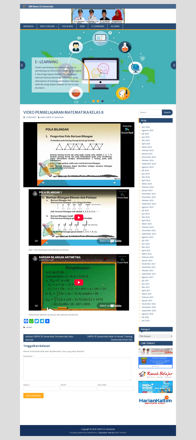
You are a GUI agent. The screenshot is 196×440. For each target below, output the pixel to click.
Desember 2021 (149, 264)
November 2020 (149, 307)
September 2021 (149, 274)
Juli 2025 (145, 133)
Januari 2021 (147, 300)
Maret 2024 (147, 183)
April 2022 (146, 250)
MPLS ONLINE (47, 26)
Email (64, 385)
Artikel (29, 327)
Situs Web (102, 385)
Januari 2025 (147, 153)
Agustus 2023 (147, 207)
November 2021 (149, 267)
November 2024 (149, 157)
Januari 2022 (147, 260)
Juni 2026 (146, 127)
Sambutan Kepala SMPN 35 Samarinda (58, 64)
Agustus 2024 (147, 167)
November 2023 (149, 197)
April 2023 (146, 220)
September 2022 (149, 233)
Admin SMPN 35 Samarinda (52, 117)
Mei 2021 (146, 287)
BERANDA (28, 26)
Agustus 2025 (147, 130)
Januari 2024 (147, 190)
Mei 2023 (146, 217)
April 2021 (146, 290)
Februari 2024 (148, 187)
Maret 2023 (147, 223)
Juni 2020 (146, 320)
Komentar (28, 356)
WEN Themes (120, 432)
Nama (26, 385)
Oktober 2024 (148, 160)
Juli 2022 (145, 240)
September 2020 (149, 310)
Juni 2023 (146, 213)
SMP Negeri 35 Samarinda (40, 6)
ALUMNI (115, 26)
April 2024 (146, 180)
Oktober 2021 (148, 270)
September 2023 (149, 203)
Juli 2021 (145, 280)
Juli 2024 (145, 170)
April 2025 (146, 143)
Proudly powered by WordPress (83, 432)
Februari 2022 (148, 257)
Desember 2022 (149, 230)
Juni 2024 (146, 173)
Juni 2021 (146, 284)
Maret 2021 (147, 294)
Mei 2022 (146, 247)
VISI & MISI (67, 26)
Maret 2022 (147, 253)
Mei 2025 (146, 140)
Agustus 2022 (147, 237)
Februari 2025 (148, 150)
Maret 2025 (147, 147)
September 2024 (149, 163)
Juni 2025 (146, 137)
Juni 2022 (146, 243)
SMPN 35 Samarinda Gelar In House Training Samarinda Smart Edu (109, 338)
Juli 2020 (145, 317)
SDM (82, 26)
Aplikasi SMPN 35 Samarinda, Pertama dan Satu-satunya (49, 338)
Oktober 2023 (148, 200)
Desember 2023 (149, 193)
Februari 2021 (148, 297)
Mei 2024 (146, 177)
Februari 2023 (148, 227)
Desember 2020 (149, 304)
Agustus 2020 (147, 314)
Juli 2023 (145, 210)
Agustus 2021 (147, 277)
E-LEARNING (97, 26)
